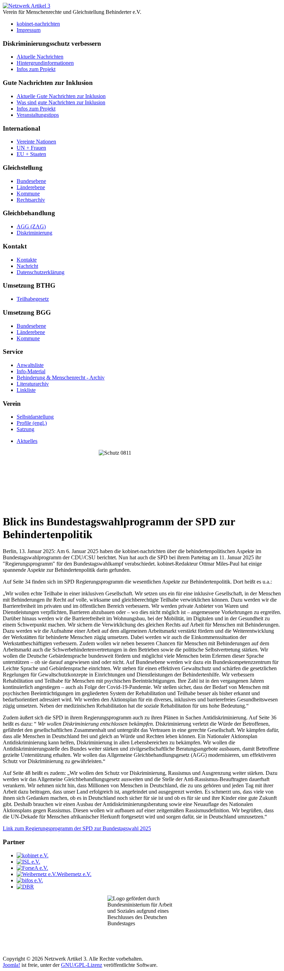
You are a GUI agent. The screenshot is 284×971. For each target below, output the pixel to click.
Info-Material (31, 371)
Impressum (29, 30)
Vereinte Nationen (36, 142)
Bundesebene (31, 181)
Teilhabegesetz (33, 299)
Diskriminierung (34, 233)
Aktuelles (27, 441)
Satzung (25, 429)
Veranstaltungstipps (38, 115)
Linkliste (26, 390)
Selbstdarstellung (35, 417)
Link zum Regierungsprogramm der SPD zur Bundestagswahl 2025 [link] (77, 828)
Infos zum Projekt (36, 69)
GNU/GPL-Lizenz (81, 965)
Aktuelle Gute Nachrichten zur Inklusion (61, 96)
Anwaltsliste (30, 365)
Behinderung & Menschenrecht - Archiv (61, 377)
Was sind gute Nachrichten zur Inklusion (61, 102)
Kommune (28, 193)
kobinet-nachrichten (38, 24)
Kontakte (27, 260)
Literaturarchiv (33, 384)
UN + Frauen (31, 148)
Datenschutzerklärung (40, 272)
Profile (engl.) (32, 423)
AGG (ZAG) (31, 226)
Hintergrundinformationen (45, 63)
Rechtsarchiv (31, 200)
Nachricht (27, 266)
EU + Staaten (31, 154)
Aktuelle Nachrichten (40, 57)
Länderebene (31, 187)
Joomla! (11, 965)
